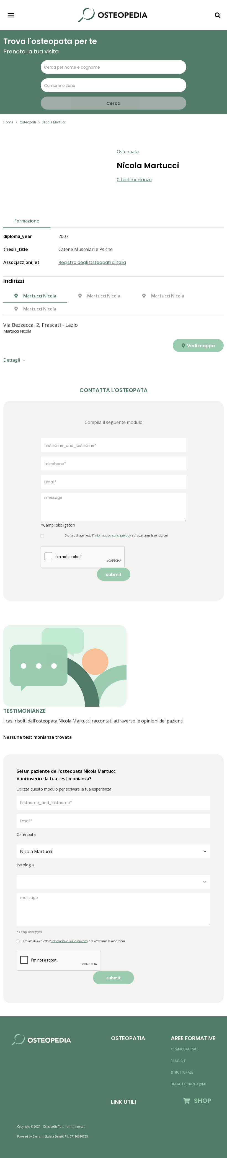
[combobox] (113, 851)
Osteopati (28, 122)
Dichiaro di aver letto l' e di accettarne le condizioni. (74, 941)
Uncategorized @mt (189, 1084)
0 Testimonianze (134, 180)
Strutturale (182, 1072)
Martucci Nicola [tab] (39, 296)
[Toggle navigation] (10, 15)
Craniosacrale (184, 1049)
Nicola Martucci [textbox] (36, 851)
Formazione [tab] (26, 221)
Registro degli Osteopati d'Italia (92, 262)
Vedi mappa (200, 346)
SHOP (200, 1101)
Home (8, 122)
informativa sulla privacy (69, 941)
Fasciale (178, 1060)
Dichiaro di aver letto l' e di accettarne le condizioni (116, 535)
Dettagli (11, 360)
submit (114, 574)
